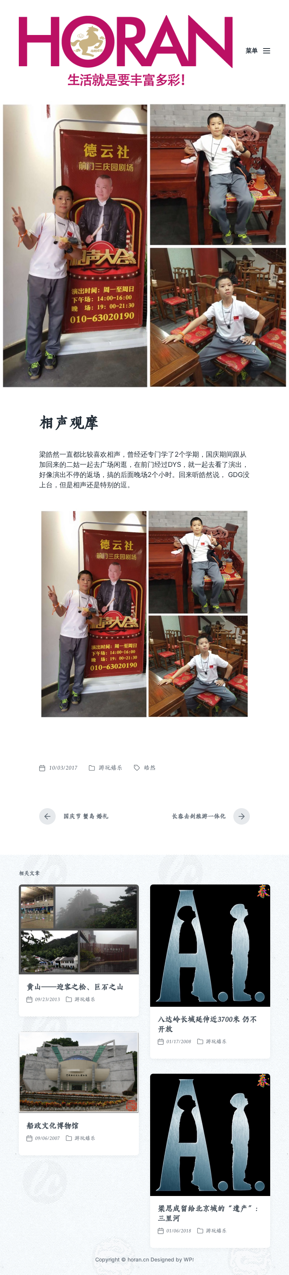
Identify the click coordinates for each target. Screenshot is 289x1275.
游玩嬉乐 (111, 768)
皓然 (150, 768)
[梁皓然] (126, 50)
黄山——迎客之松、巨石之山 (75, 987)
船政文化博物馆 (52, 1126)
